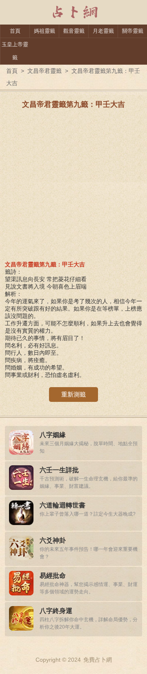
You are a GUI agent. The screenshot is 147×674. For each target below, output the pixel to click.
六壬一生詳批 (59, 470)
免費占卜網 (97, 659)
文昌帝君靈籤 (44, 71)
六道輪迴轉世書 (62, 505)
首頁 (15, 31)
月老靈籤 (103, 31)
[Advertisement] (73, 187)
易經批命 (53, 575)
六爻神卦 (53, 540)
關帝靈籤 (132, 31)
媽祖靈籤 (44, 31)
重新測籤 (73, 394)
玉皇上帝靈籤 (15, 51)
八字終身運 (56, 610)
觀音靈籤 (74, 31)
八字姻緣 (53, 434)
